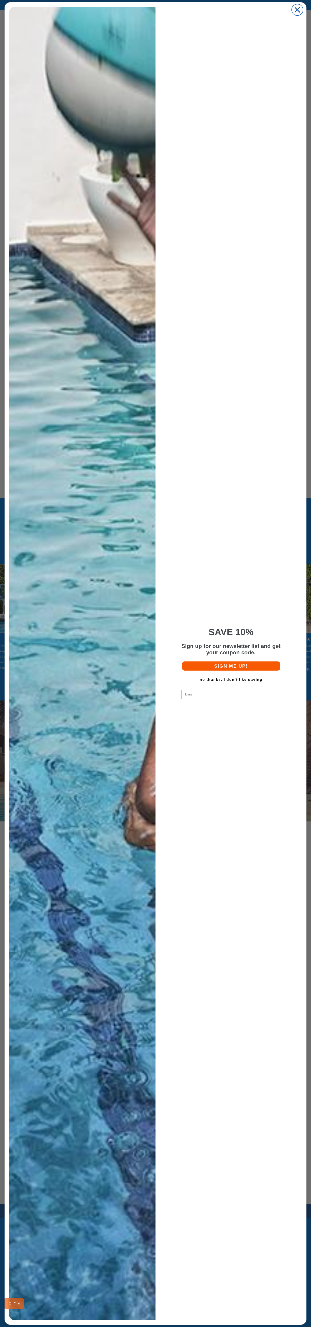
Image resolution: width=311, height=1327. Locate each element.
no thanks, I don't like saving (231, 680)
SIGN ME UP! (231, 666)
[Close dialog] (297, 10)
